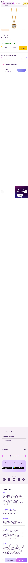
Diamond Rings (6, 544)
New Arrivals (5, 510)
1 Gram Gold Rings (16, 553)
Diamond (8, 520)
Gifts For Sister (20, 499)
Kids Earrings (5, 533)
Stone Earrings (21, 536)
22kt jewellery (6, 521)
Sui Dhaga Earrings (7, 535)
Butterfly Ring (6, 551)
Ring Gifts (5, 504)
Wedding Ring (20, 547)
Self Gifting (11, 510)
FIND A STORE (15, 456)
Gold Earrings (6, 530)
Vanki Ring (5, 548)
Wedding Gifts (19, 502)
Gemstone (17, 520)
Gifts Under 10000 (7, 495)
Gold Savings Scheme (13, 512)
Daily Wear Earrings (7, 538)
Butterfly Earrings (16, 538)
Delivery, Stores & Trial (8, 55)
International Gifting (7, 501)
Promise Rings (6, 552)
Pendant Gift (5, 502)
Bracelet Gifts (12, 502)
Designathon (12, 513)
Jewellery (5, 518)
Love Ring (17, 549)
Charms (16, 521)
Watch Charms (6, 522)
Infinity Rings (12, 551)
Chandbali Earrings (16, 535)
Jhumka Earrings (13, 533)
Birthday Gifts (6, 497)
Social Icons (7, 469)
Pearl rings (18, 551)
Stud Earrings (6, 534)
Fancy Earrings (14, 536)
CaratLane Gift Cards (16, 496)
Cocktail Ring (11, 549)
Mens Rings (20, 546)
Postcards (17, 510)
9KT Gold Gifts (11, 504)
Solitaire (12, 520)
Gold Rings (12, 544)
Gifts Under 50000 (7, 496)
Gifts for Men (6, 494)
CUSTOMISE (23, 48)
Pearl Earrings (12, 534)
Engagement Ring (6, 547)
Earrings (5, 529)
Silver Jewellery (17, 522)
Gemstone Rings (13, 546)
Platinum (12, 521)
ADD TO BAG (10, 560)
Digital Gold (5, 512)
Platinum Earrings (15, 531)
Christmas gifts (13, 494)
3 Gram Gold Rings (14, 552)
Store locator (6, 513)
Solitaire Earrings (6, 531)
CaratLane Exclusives (8, 509)
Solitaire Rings (6, 546)
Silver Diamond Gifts (19, 504)
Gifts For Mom (6, 500)
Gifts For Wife (15, 501)
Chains (11, 522)
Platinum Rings (19, 544)
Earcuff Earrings (6, 536)
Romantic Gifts (6, 499)
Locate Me (23, 59)
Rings (4, 543)
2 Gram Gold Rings (7, 553)
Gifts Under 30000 (16, 495)
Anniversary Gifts (13, 497)
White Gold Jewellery (17, 523)
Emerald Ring (16, 548)
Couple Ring (14, 547)
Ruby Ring (10, 548)
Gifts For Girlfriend (14, 500)
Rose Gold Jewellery (7, 523)
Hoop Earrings (21, 533)
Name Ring (5, 549)
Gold (4, 520)
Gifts (4, 492)
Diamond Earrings (13, 530)
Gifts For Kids (13, 499)
